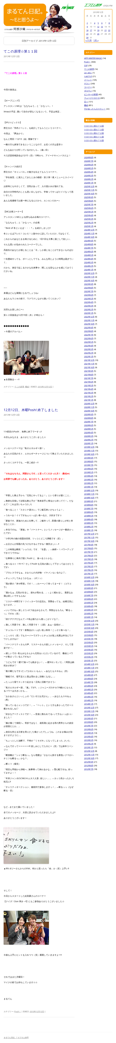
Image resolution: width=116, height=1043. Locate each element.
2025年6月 (88, 208)
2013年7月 (88, 725)
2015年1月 (88, 660)
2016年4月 (88, 606)
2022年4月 (88, 345)
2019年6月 (88, 468)
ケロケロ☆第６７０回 (94, 140)
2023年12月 (89, 273)
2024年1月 (88, 269)
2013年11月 (89, 711)
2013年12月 (89, 707)
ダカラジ (88, 90)
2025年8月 (88, 201)
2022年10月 (89, 324)
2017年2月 (88, 570)
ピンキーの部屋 (91, 94)
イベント (88, 80)
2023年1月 (88, 313)
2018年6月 (88, 512)
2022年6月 (88, 338)
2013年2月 (88, 743)
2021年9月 (88, 371)
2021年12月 (89, 360)
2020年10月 (89, 410)
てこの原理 (19, 386)
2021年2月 (88, 396)
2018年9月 (88, 501)
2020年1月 (88, 443)
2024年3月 (88, 262)
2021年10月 (89, 367)
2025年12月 (89, 186)
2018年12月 (89, 490)
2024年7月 (88, 248)
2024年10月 (89, 237)
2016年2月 (88, 613)
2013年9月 (88, 718)
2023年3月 (88, 305)
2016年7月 (88, 595)
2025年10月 (89, 193)
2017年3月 (88, 566)
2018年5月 (88, 515)
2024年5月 (88, 255)
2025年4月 (88, 215)
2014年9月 (88, 675)
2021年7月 (88, 378)
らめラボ (88, 76)
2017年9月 (88, 544)
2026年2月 (88, 179)
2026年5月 (88, 168)
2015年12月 (89, 620)
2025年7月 (88, 204)
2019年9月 (88, 458)
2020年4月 (88, 432)
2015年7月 (88, 638)
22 (109, 30)
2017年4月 (88, 562)
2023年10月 (89, 280)
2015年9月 (88, 631)
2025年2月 (88, 222)
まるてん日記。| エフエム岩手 (16, 1037)
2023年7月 (88, 291)
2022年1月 (88, 356)
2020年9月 (88, 414)
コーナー (88, 87)
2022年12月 (89, 316)
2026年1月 (88, 182)
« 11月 (88, 40)
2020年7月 (88, 421)
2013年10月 (89, 714)
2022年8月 (88, 331)
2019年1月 (88, 486)
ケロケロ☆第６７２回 (94, 133)
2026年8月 (88, 157)
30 (87, 37)
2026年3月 (88, 175)
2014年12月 (89, 664)
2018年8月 (88, 505)
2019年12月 (89, 447)
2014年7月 (88, 682)
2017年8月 (88, 548)
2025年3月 (88, 219)
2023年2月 (88, 309)
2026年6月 (88, 164)
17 (91, 30)
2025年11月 (89, 190)
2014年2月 (88, 700)
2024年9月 (88, 240)
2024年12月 (89, 229)
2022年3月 (88, 349)
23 (87, 34)
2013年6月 (88, 729)
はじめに (88, 72)
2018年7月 (88, 508)
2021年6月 (88, 381)
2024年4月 (88, 258)
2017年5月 (88, 559)
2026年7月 (88, 161)
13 (102, 26)
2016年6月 (88, 599)
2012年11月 (89, 754)
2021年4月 (88, 389)
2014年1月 (88, 704)
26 (98, 34)
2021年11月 (89, 363)
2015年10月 (89, 628)
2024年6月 (88, 251)
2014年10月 (89, 671)
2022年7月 (88, 334)
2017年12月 (89, 534)
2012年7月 (88, 769)
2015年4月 (88, 649)
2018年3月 (88, 523)
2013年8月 (88, 722)
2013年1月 (88, 747)
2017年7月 (88, 552)
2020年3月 (88, 436)
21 (106, 30)
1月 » (95, 40)
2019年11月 (89, 450)
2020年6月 (88, 425)
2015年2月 (88, 657)
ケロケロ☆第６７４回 (94, 126)
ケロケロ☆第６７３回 (94, 129)
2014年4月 (88, 693)
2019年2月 (88, 483)
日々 (86, 101)
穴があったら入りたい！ (95, 109)
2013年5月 (88, 733)
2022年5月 (88, 342)
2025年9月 (88, 197)
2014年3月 (88, 696)
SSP (86, 65)
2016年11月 (89, 581)
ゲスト (87, 83)
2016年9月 (88, 588)
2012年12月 (89, 751)
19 (98, 30)
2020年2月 (88, 439)
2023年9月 (88, 284)
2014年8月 (88, 678)
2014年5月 (88, 689)
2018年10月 (89, 497)
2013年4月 (88, 736)
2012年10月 (89, 758)
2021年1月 (88, 400)
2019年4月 (88, 476)
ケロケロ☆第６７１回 (94, 136)
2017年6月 (88, 555)
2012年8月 (88, 765)
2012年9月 (88, 762)
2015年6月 (88, 642)
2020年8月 (88, 418)
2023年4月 (88, 302)
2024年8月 (88, 244)
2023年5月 (88, 298)
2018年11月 (89, 494)
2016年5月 (88, 602)
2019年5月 (88, 472)
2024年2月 (88, 266)
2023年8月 (88, 287)
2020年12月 (89, 403)
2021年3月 (88, 392)
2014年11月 (89, 667)
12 (98, 26)
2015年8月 (88, 635)
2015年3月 (88, 653)
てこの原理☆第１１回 (20, 51)
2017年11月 (89, 537)
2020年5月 (88, 429)
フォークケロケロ (92, 98)
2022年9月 (88, 327)
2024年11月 (89, 233)
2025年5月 (88, 211)
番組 (27, 386)
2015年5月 (88, 646)
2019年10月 (89, 454)
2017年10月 (89, 541)
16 (87, 30)
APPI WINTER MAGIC (93, 58)
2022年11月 (89, 320)
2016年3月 (88, 610)
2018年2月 (88, 526)
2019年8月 (88, 461)
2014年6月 (88, 686)
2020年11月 (89, 407)
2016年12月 (89, 577)
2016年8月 (88, 591)
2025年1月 (88, 226)
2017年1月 (88, 573)
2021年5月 (88, 385)
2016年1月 (88, 617)
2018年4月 (88, 519)
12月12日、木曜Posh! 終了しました (31, 409)
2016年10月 (89, 584)
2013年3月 (88, 740)
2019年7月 (88, 465)
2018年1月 (88, 530)
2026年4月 (88, 172)
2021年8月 (88, 374)
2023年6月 (88, 295)
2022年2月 (88, 353)
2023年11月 (89, 277)
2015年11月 (89, 624)
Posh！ (17, 1011)
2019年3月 (88, 479)
